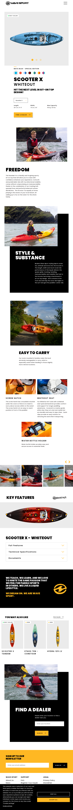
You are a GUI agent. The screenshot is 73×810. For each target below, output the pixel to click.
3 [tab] (40, 60)
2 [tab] (36, 60)
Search (40, 733)
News (8, 783)
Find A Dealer (21, 115)
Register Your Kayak (29, 783)
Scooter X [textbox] (19, 100)
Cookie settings (7, 806)
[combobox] (21, 100)
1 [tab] (32, 60)
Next (69, 462)
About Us (10, 780)
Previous (65, 462)
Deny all (53, 794)
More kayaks (57, 617)
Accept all (53, 800)
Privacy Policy (49, 780)
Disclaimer (47, 783)
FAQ (22, 780)
